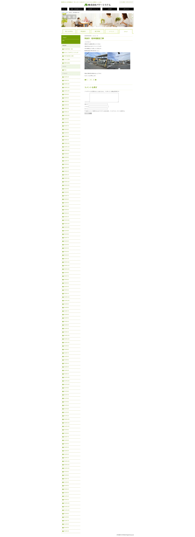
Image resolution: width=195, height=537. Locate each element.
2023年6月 (66, 164)
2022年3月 (66, 209)
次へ (94, 79)
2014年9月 (66, 513)
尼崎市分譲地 (67, 62)
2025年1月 (66, 111)
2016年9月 (66, 429)
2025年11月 (66, 87)
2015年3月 (66, 492)
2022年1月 (66, 216)
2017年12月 (66, 377)
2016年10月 (66, 426)
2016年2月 (66, 454)
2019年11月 (66, 297)
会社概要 (110, 9)
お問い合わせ (126, 9)
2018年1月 (66, 373)
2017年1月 (66, 415)
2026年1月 (66, 80)
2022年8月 (66, 192)
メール (87, 106)
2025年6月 (66, 97)
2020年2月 (66, 290)
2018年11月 (66, 338)
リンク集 (123, 2)
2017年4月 (66, 405)
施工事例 (97, 31)
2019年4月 (66, 321)
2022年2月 (66, 213)
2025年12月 (66, 83)
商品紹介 (83, 31)
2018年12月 (66, 335)
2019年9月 (66, 304)
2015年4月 (66, 489)
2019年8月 (66, 307)
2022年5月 (66, 202)
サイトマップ (130, 2)
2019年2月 (66, 328)
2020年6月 (66, 279)
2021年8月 (66, 234)
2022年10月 (66, 185)
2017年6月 (66, 398)
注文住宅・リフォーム (93, 9)
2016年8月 (66, 433)
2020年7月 (66, 276)
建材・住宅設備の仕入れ (76, 9)
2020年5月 (66, 283)
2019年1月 (66, 331)
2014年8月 (66, 517)
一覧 (90, 79)
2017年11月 (66, 380)
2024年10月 (66, 115)
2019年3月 (66, 324)
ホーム (64, 9)
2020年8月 (66, 272)
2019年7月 (66, 311)
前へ (87, 79)
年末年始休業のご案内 (69, 56)
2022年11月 (66, 181)
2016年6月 (66, 440)
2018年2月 (66, 370)
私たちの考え (69, 31)
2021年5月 (66, 244)
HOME (63, 12)
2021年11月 (66, 223)
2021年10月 (66, 227)
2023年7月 (66, 160)
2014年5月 (66, 527)
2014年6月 (66, 524)
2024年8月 (66, 122)
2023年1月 (66, 174)
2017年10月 (66, 384)
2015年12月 (66, 461)
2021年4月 (66, 248)
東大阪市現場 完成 (68, 49)
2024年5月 (66, 132)
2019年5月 (66, 318)
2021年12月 (66, 220)
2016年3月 (66, 450)
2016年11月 (66, 422)
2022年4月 (66, 206)
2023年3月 (66, 167)
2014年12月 (66, 503)
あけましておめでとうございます (71, 52)
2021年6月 (66, 241)
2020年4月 (66, 286)
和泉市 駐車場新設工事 (94, 38)
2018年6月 (66, 356)
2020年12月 (66, 262)
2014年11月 (66, 506)
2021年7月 (66, 237)
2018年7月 (66, 352)
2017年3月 (66, 408)
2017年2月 (66, 412)
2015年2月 (66, 496)
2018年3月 (66, 366)
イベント (111, 31)
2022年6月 (66, 199)
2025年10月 (66, 90)
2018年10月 (66, 342)
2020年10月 (66, 269)
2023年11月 (66, 146)
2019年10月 (66, 300)
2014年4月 (66, 531)
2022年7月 (66, 195)
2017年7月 (66, 394)
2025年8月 (66, 94)
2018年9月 (66, 345)
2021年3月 (66, 251)
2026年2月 (66, 76)
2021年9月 (66, 230)
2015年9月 (66, 471)
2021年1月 (66, 258)
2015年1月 (66, 499)
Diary (67, 12)
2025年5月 (66, 101)
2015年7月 (66, 478)
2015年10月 (66, 468)
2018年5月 (66, 359)
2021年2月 (66, 255)
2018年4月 (66, 363)
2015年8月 (66, 475)
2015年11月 (66, 464)
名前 (86, 104)
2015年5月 (66, 485)
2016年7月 (66, 436)
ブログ (126, 31)
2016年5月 (66, 443)
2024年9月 (66, 118)
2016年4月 (66, 447)
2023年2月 (66, 171)
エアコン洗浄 (67, 59)
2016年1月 (66, 457)
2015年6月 (66, 482)
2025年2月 (66, 108)
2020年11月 (66, 265)
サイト (86, 108)
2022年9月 (66, 188)
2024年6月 (66, 129)
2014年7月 (66, 520)
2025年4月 (66, 104)
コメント (87, 101)
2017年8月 (66, 391)
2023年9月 (66, 153)
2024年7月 (66, 125)
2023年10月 (66, 150)
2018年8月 (66, 349)
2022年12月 (66, 178)
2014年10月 (66, 510)
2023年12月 (66, 143)
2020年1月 (66, 293)
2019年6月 (66, 314)
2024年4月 (66, 136)
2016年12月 (66, 419)
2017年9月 (66, 387)
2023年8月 (66, 157)
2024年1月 (66, 139)
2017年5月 (66, 401)
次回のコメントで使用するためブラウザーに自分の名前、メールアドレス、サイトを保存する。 (105, 111)
